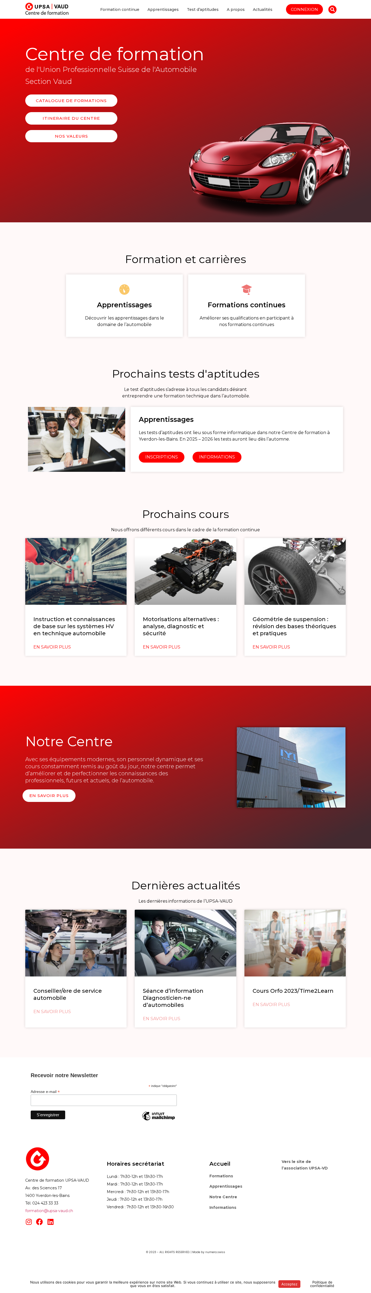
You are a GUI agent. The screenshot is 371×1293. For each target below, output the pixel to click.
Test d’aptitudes (203, 9)
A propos (236, 9)
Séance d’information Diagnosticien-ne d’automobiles (173, 998)
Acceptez (289, 1284)
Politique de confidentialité (322, 1284)
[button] (332, 9)
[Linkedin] (50, 1221)
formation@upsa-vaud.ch (49, 1210)
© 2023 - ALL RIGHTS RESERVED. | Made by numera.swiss (185, 1252)
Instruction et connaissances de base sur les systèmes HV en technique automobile (74, 626)
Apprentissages (163, 9)
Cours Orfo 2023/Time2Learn (293, 991)
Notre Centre (223, 1196)
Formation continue (119, 9)
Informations (222, 1207)
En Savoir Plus (52, 1011)
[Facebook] (39, 1221)
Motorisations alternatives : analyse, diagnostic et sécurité (181, 626)
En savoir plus (52, 647)
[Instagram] (28, 1221)
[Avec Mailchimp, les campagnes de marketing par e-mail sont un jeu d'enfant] (158, 1120)
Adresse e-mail (45, 1091)
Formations (221, 1176)
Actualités (262, 9)
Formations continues (246, 305)
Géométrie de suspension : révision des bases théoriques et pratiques (294, 626)
